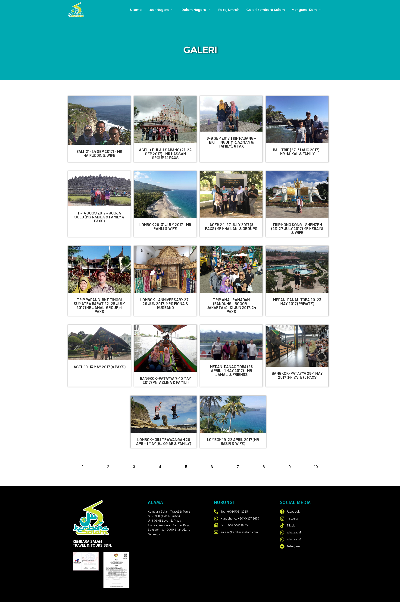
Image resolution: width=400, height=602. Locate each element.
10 (316, 467)
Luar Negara (159, 9)
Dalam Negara (193, 9)
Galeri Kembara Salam (265, 9)
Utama (136, 9)
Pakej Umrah (228, 9)
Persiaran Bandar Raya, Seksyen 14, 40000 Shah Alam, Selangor (169, 529)
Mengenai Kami (304, 9)
